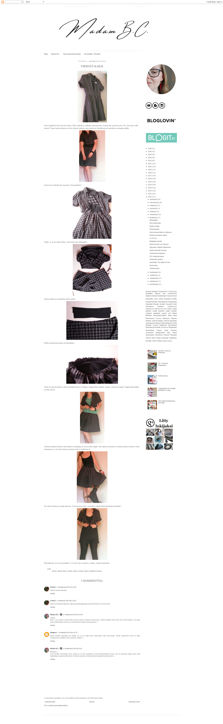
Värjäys (169, 341)
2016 (150, 179)
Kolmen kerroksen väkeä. (158, 235)
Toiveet (148, 338)
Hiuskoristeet (162, 296)
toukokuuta (154, 272)
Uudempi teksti (50, 702)
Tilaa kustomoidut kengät (72, 54)
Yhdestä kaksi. (155, 268)
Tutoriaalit (164, 338)
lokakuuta (153, 205)
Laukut (164, 313)
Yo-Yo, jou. (153, 238)
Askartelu (155, 291)
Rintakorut (164, 327)
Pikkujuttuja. (154, 220)
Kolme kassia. (163, 376)
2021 (150, 164)
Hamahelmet (172, 293)
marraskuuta (154, 202)
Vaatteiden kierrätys (95, 571)
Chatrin (53, 587)
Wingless (53, 632)
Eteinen (157, 293)
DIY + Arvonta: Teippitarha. (163, 364)
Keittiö (174, 299)
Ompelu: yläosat (83, 571)
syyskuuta (153, 208)
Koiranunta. (154, 265)
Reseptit (157, 327)
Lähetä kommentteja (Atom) (58, 705)
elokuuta (153, 211)
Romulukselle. (155, 229)
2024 (150, 154)
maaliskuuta (154, 278)
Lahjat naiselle (171, 311)
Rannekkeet (172, 325)
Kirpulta (59, 571)
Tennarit (166, 335)
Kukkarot (160, 306)
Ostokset (157, 323)
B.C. (166, 291)
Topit (153, 338)
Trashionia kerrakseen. (158, 253)
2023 (150, 158)
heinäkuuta (154, 214)
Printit (175, 323)
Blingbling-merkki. (156, 241)
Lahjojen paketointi (153, 313)
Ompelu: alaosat (72, 571)
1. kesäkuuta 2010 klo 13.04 (73, 615)
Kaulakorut (168, 299)
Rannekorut (150, 327)
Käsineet (163, 309)
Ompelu (174, 318)
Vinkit (154, 341)
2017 (150, 176)
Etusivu (91, 702)
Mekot (65, 571)
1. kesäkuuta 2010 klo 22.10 (67, 632)
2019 (150, 170)
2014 (150, 185)
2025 (150, 151)
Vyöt (164, 341)
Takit (168, 333)
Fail (164, 293)
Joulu (156, 299)
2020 (150, 167)
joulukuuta (154, 199)
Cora (175, 291)
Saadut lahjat (162, 330)
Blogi (46, 54)
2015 (150, 182)
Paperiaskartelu (166, 323)
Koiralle (162, 304)
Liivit (169, 313)
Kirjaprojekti (172, 302)
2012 (150, 191)
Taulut (174, 333)
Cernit (171, 291)
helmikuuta (154, 281)
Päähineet (163, 325)
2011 (150, 194)
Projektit (148, 325)
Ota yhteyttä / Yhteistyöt (92, 54)
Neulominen (150, 318)
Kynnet (157, 309)
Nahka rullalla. (155, 226)
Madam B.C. (55, 54)
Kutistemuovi (172, 306)
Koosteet (169, 304)
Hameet (54, 571)
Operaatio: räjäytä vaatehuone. (160, 247)
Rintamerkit (173, 327)
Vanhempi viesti (134, 702)
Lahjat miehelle (158, 311)
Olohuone (166, 318)
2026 (150, 148)
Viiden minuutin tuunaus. (158, 250)
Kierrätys (154, 302)
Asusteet (162, 291)
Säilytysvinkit (160, 333)
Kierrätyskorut (163, 302)
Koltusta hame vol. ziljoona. (159, 244)
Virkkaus (160, 341)
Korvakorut (149, 306)
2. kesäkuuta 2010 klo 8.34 (72, 648)
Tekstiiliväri (159, 335)
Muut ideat (172, 315)
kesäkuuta (153, 218)
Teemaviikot (150, 335)
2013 (150, 188)
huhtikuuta (154, 275)
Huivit (175, 296)
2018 (150, 173)
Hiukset (154, 296)
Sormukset (149, 333)
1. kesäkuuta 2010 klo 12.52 (66, 601)
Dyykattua (149, 293)
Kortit (175, 304)
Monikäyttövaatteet (159, 315)
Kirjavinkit (149, 304)
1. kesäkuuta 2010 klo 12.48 (66, 587)
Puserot (155, 325)
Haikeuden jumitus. (156, 259)
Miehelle (149, 315)
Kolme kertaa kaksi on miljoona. (161, 232)
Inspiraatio (149, 299)
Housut (169, 296)
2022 (150, 160)
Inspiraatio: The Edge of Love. (160, 262)
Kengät (148, 302)
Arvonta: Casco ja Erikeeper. (164, 352)
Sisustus (174, 330)
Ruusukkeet (150, 330)
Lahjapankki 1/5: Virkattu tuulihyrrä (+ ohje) (167, 389)
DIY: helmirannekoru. (157, 256)
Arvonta (148, 291)
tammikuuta (154, 284)
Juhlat (161, 299)
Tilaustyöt (173, 335)
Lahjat (169, 309)
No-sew (158, 318)
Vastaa (52, 593)
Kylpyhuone (150, 309)
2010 (150, 197)
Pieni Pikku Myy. (155, 223)
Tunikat (158, 338)
